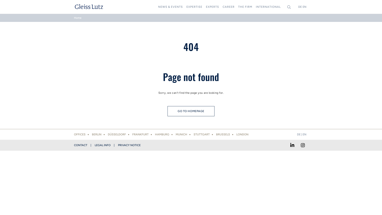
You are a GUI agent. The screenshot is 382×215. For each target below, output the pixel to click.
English (304, 7)
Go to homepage (191, 111)
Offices (80, 134)
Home (77, 17)
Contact (80, 145)
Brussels (223, 134)
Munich (181, 134)
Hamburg (162, 134)
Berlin (96, 134)
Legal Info (103, 145)
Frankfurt (140, 134)
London (242, 134)
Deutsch (300, 7)
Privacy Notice (129, 145)
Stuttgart (202, 134)
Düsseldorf (117, 134)
